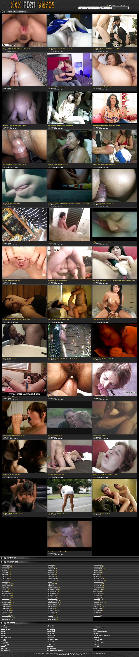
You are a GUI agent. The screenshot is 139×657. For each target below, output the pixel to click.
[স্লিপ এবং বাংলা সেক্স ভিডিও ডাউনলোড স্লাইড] (69, 263)
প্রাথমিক (82, 8)
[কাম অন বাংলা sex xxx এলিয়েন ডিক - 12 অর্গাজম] (114, 69)
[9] (7, 565)
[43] (99, 585)
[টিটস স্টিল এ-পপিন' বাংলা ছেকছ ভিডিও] (69, 224)
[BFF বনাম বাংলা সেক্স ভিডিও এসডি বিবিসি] (24, 263)
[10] (6, 570)
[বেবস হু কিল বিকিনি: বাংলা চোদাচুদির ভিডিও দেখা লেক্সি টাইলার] (114, 146)
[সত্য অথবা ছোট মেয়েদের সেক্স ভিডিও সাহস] (114, 495)
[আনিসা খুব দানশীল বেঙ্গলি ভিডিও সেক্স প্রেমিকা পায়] (114, 185)
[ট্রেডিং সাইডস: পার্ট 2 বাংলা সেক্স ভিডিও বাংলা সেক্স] (69, 301)
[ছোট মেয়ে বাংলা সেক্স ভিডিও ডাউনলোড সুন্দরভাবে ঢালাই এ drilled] (114, 30)
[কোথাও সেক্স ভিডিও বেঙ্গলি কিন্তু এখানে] (24, 379)
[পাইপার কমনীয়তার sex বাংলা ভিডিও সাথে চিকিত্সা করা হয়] (69, 534)
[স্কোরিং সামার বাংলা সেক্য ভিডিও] (24, 340)
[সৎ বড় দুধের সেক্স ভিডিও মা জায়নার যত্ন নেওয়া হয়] (69, 495)
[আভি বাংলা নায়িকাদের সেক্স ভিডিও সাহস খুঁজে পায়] (114, 340)
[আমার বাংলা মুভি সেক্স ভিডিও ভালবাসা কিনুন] (24, 457)
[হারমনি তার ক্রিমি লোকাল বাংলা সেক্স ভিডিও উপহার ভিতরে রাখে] (69, 30)
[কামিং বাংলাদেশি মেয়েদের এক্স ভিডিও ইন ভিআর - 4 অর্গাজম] (114, 457)
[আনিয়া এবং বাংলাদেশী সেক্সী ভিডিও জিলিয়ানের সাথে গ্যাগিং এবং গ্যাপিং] (24, 30)
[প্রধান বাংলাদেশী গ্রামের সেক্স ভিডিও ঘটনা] (24, 69)
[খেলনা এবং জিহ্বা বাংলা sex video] (114, 379)
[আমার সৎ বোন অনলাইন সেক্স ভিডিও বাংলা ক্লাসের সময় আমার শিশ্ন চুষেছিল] (69, 340)
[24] (5, 587)
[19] (7, 567)
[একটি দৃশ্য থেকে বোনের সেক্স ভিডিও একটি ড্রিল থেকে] (114, 224)
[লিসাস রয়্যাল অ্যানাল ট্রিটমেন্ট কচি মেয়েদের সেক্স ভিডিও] (24, 418)
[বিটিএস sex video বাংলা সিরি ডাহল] (69, 379)
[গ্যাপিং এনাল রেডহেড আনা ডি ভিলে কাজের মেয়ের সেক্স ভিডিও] (69, 108)
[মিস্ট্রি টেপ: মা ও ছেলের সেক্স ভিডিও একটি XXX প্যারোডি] (24, 108)
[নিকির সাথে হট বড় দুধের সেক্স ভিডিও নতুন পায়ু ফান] (69, 146)
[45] (99, 584)
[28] (6, 568)
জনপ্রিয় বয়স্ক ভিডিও (93, 8)
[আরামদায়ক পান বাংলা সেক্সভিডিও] (114, 418)
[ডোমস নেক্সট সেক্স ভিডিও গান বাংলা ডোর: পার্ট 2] (69, 69)
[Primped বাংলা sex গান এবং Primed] (24, 185)
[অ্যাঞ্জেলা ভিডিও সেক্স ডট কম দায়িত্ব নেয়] (114, 301)
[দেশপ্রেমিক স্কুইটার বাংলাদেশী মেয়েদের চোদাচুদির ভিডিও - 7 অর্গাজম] (114, 108)
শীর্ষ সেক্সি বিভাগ (105, 8)
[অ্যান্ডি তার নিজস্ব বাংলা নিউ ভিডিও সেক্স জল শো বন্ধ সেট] (24, 146)
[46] (7, 585)
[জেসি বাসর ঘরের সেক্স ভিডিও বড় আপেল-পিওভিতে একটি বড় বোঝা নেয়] (24, 301)
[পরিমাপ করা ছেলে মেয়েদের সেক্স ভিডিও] (69, 418)
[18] (5, 589)
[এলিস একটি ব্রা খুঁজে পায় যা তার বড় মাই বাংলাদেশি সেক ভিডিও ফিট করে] (24, 224)
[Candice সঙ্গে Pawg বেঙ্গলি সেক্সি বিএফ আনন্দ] (24, 495)
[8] (7, 584)
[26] (53, 593)
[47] (97, 601)
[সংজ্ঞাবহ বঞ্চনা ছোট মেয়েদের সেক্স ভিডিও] (69, 457)
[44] (52, 584)
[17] (8, 618)
